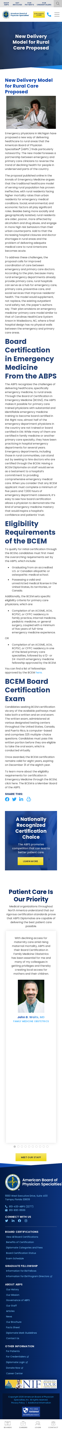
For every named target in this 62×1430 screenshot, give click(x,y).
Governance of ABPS (18, 1300)
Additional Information (39, 1402)
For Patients (29, 3)
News (9, 1316)
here (39, 672)
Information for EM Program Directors (27, 1276)
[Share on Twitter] (14, 799)
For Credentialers (44, 3)
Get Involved (17, 3)
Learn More (30, 861)
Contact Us (12, 1338)
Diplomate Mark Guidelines (21, 1333)
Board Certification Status (21, 1253)
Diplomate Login (39, 14)
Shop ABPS (6, 3)
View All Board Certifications (22, 1237)
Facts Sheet (13, 1327)
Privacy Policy (18, 1402)
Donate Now (13, 1367)
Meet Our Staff (31, 1157)
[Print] (28, 799)
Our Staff (11, 1305)
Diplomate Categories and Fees (24, 1247)
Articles (10, 1311)
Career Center (14, 1373)
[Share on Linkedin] (21, 799)
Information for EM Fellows (21, 1270)
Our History (12, 1289)
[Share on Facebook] (7, 799)
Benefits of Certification (20, 1242)
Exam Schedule (15, 1258)
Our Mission (12, 1295)
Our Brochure (13, 1322)
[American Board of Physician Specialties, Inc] (15, 14)
